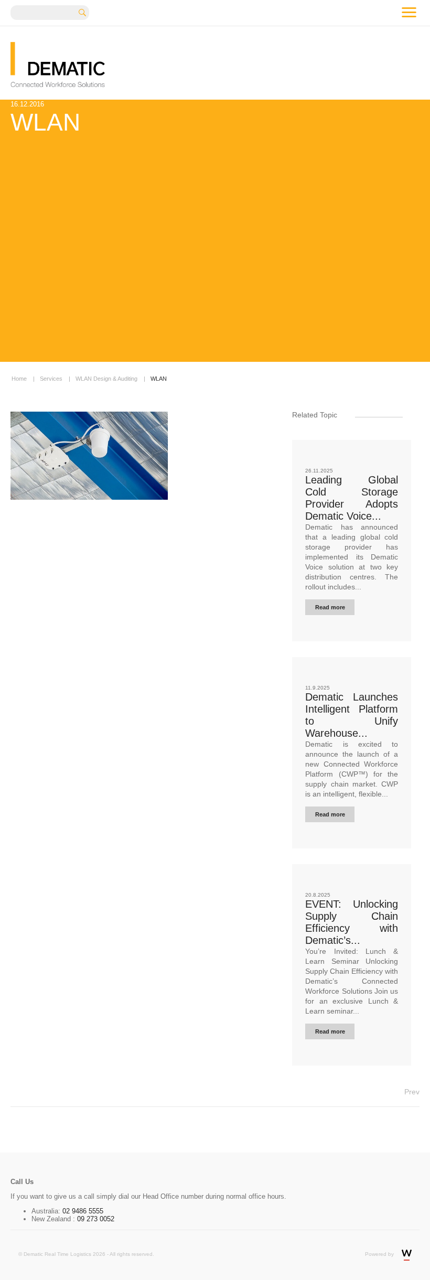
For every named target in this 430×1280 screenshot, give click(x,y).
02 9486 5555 (82, 1211)
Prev (412, 1092)
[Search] (86, 11)
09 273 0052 (94, 1219)
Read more (330, 607)
